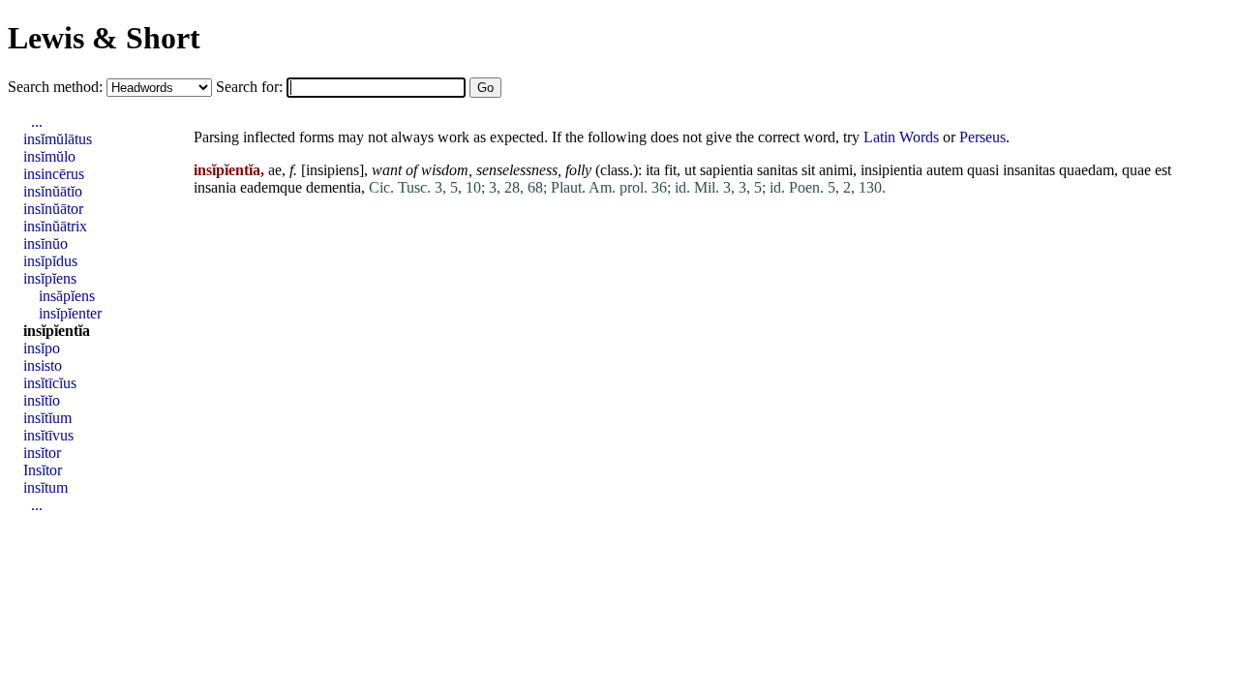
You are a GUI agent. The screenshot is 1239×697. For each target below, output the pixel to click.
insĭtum (45, 487)
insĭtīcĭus (49, 383)
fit (670, 170)
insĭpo (41, 348)
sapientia (726, 170)
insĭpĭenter (70, 313)
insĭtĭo (41, 400)
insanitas (1029, 170)
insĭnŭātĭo (52, 191)
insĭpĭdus (50, 261)
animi (836, 170)
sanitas (777, 170)
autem (944, 170)
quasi (983, 170)
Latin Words (901, 137)
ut (690, 170)
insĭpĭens (49, 278)
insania (215, 187)
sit (808, 170)
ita (653, 170)
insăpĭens (67, 296)
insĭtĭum (47, 417)
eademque (271, 187)
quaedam (1086, 170)
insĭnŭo (45, 243)
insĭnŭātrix (55, 226)
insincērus (53, 174)
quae (1136, 170)
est (1163, 170)
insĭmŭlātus (57, 139)
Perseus (982, 137)
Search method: (57, 86)
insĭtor (42, 452)
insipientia (891, 170)
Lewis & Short (104, 37)
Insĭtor (42, 470)
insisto (42, 365)
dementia (333, 187)
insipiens (332, 170)
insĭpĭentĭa (56, 330)
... (37, 121)
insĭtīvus (48, 435)
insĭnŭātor (53, 208)
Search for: (251, 86)
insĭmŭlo (49, 156)
